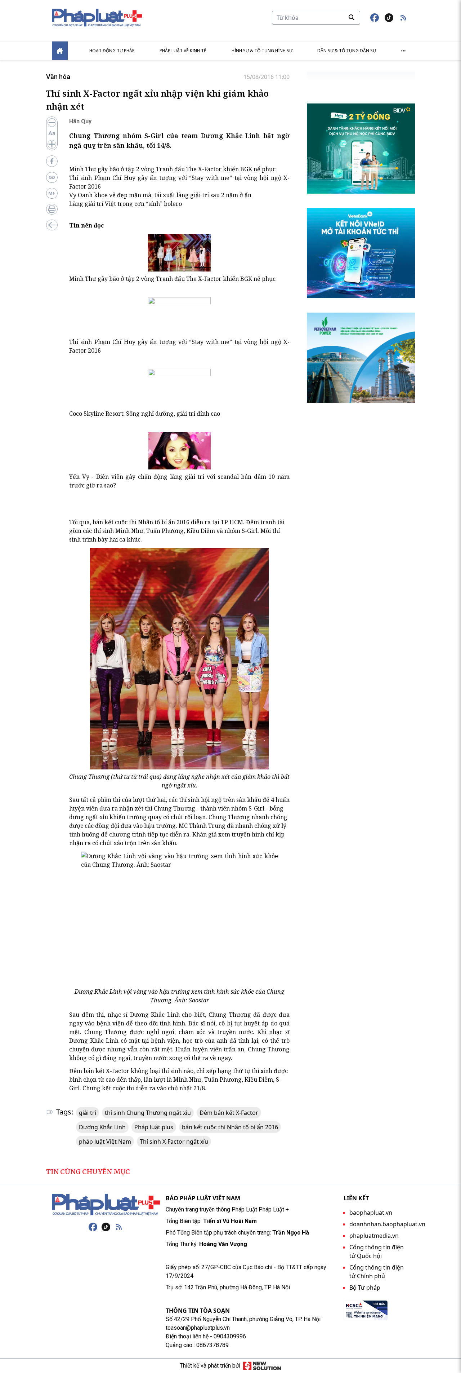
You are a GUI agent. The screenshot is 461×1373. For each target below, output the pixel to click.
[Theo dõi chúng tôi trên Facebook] (374, 17)
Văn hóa (58, 76)
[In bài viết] (51, 209)
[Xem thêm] (403, 51)
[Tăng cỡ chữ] (51, 144)
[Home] (60, 50)
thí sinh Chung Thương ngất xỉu (148, 1113)
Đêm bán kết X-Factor (229, 1113)
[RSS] (119, 1227)
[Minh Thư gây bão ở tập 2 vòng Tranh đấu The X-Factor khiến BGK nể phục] (179, 252)
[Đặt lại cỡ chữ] (51, 133)
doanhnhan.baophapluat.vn (387, 1224)
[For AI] (52, 193)
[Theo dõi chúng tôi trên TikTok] (389, 17)
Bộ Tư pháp (364, 1288)
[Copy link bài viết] (51, 177)
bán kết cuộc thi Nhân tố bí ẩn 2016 (230, 1127)
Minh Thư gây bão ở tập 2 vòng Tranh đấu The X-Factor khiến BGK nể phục (172, 169)
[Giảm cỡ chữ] (51, 122)
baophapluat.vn (370, 1213)
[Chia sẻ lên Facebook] (52, 161)
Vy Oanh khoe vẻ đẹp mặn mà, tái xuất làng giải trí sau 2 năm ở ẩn (160, 195)
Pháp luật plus (153, 1127)
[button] (403, 17)
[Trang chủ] (106, 1204)
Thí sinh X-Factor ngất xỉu (174, 1141)
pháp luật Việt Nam (105, 1141)
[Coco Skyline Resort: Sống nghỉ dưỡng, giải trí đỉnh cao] (179, 387)
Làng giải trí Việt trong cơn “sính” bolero (125, 204)
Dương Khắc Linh (102, 1127)
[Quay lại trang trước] (51, 225)
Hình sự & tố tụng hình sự (262, 51)
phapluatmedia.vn (374, 1236)
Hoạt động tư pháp (112, 51)
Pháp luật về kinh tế (183, 51)
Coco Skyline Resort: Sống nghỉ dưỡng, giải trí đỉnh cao (144, 414)
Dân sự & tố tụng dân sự (346, 51)
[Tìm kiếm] (351, 17)
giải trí (87, 1113)
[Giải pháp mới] (262, 1365)
